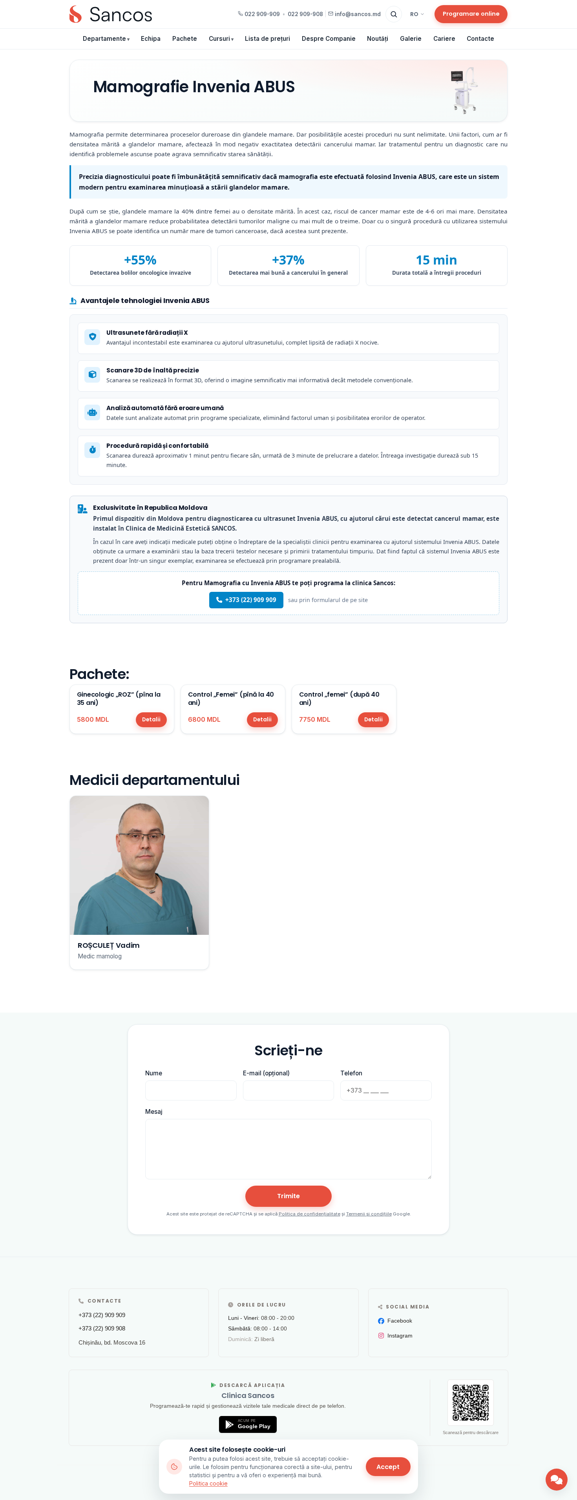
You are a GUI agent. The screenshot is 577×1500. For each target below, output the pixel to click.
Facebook (399, 1321)
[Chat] (557, 1480)
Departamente (104, 38)
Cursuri (219, 38)
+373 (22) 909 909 (250, 600)
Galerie (411, 38)
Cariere (444, 38)
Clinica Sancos (247, 1395)
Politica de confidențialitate (309, 1214)
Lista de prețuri (267, 38)
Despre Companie (329, 38)
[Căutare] (393, 14)
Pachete (184, 38)
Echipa (151, 38)
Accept (388, 1466)
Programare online (471, 14)
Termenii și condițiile (369, 1214)
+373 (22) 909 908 (102, 1328)
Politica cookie (208, 1483)
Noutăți (377, 38)
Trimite (288, 1196)
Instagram (400, 1335)
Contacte (480, 38)
